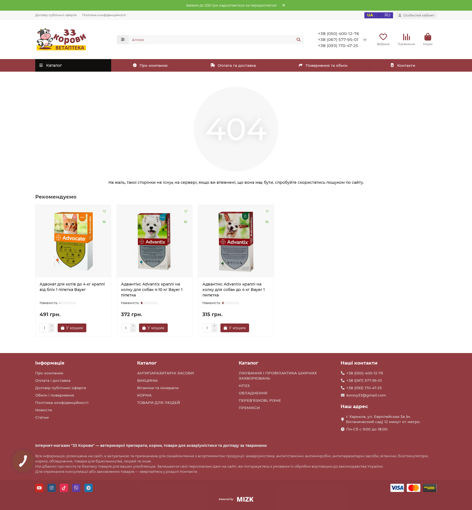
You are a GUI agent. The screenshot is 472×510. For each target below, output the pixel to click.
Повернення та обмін (326, 65)
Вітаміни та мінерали (158, 388)
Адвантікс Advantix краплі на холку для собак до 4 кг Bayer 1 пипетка (233, 290)
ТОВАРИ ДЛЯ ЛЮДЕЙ (158, 402)
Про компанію (154, 65)
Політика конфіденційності (104, 15)
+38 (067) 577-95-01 (338, 39)
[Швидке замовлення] (95, 328)
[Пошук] (298, 39)
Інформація (49, 363)
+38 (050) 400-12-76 (338, 33)
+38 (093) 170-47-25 (338, 45)
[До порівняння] (104, 222)
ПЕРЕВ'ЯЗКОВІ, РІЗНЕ (260, 400)
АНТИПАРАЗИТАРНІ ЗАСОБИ (165, 373)
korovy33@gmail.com (366, 395)
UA (370, 15)
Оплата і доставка (52, 380)
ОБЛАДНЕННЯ (253, 393)
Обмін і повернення (54, 395)
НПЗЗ (244, 385)
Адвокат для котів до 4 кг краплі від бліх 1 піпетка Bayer (72, 287)
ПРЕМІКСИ (249, 408)
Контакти (406, 65)
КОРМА (144, 395)
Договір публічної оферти (56, 15)
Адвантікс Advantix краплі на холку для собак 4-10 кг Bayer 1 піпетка (151, 290)
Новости (43, 410)
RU (387, 15)
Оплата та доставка (237, 65)
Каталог (147, 363)
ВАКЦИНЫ (147, 380)
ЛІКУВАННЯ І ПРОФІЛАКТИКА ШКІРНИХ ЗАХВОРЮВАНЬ (278, 375)
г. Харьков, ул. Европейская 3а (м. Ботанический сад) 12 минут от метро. (383, 419)
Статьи (42, 417)
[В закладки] (104, 211)
